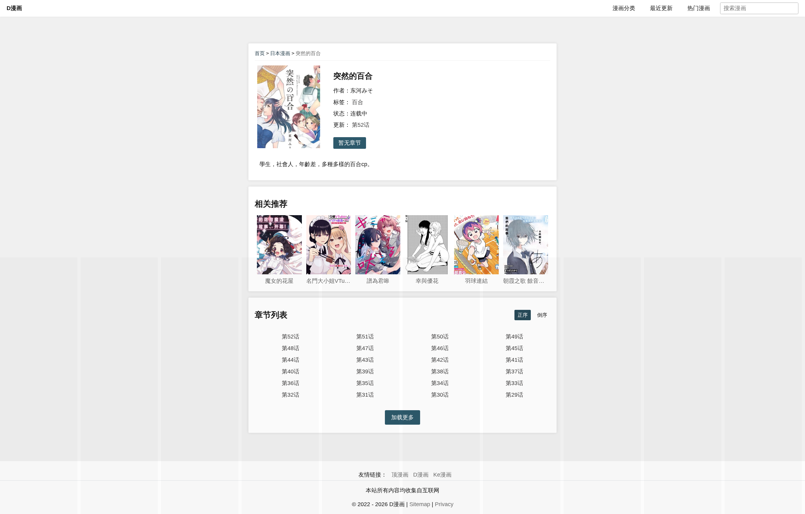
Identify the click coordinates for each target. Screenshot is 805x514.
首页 (260, 53)
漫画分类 (624, 8)
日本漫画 (280, 53)
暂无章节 (349, 143)
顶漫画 (399, 475)
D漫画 (14, 8)
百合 (357, 102)
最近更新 (661, 8)
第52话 (360, 125)
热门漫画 (698, 8)
